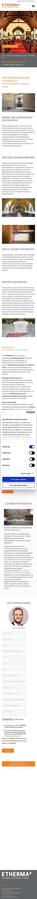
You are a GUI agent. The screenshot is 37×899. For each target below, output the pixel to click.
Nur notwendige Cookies (18, 485)
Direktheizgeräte (17, 55)
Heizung (9, 55)
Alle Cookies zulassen (18, 479)
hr (32, 1)
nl (21, 1)
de (18, 1)
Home (3, 55)
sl (34, 1)
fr (26, 1)
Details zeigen (26, 473)
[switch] (32, 453)
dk (29, 1)
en (23, 1)
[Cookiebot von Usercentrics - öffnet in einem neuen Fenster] (26, 412)
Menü (33, 6)
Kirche (26, 55)
